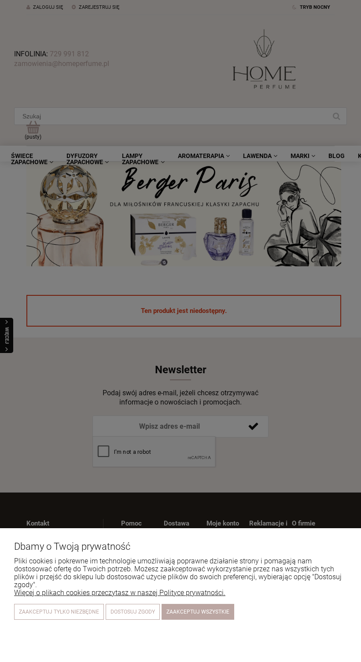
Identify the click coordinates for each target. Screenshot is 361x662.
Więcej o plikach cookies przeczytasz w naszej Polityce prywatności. (119, 592)
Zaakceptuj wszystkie (197, 612)
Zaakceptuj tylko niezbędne (59, 612)
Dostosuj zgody (133, 612)
